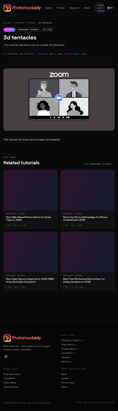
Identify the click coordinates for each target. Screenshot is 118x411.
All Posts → (66, 361)
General (66, 357)
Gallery (48, 8)
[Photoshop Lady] (22, 8)
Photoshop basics (11, 374)
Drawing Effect (70, 349)
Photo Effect (69, 344)
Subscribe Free (10, 387)
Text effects (9, 378)
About (87, 8)
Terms (64, 387)
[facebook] (6, 356)
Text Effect (68, 353)
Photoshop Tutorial (25, 23)
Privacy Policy (68, 382)
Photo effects (9, 382)
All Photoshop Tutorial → (100, 164)
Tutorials (60, 8)
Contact (65, 378)
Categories (74, 8)
